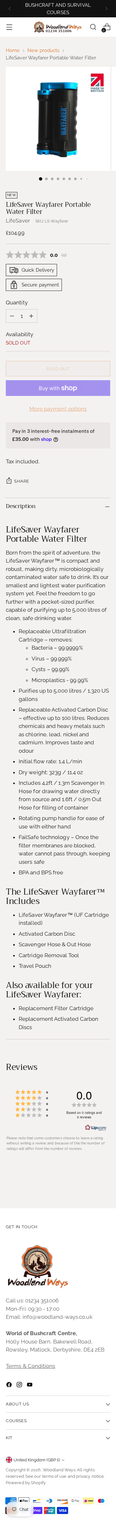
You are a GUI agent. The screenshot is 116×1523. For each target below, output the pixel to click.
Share (21, 481)
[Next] (106, 8)
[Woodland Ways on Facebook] (10, 1385)
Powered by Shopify (26, 1482)
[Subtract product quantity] (12, 316)
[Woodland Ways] (58, 27)
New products (43, 50)
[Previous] (10, 8)
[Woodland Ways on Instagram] (20, 1385)
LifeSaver (18, 220)
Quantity (17, 302)
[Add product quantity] (31, 316)
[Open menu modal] (9, 27)
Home (13, 50)
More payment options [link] (58, 409)
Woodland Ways (59, 1469)
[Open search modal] (93, 27)
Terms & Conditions (30, 1366)
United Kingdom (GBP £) (37, 1459)
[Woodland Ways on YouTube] (30, 1385)
